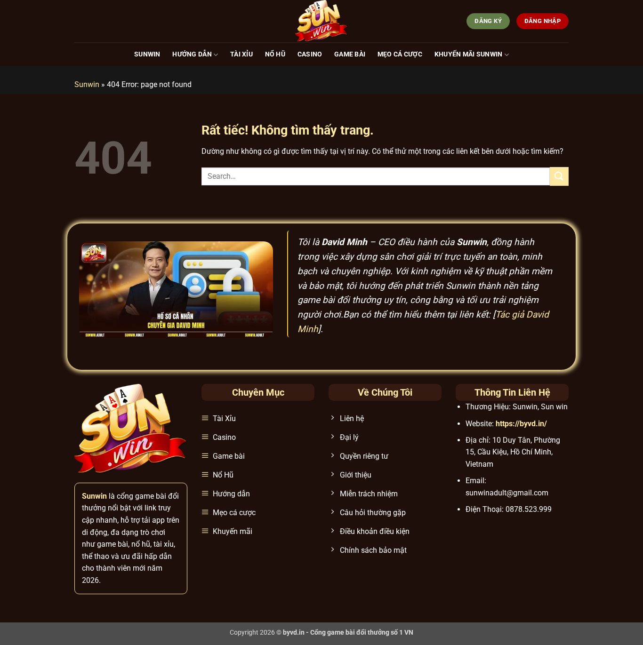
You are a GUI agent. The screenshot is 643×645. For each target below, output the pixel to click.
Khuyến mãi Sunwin (468, 54)
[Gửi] (559, 176)
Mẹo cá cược (400, 54)
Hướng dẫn (192, 54)
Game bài (349, 54)
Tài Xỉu (241, 54)
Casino (309, 54)
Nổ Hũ (275, 54)
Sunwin (147, 54)
